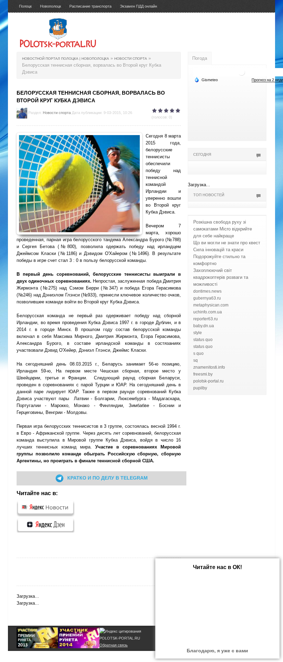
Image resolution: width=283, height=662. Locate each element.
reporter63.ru (205, 318)
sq (195, 360)
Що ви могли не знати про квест (226, 242)
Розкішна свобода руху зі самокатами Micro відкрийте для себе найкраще (222, 228)
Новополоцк (50, 6)
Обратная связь (113, 645)
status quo (203, 339)
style (197, 332)
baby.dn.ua (203, 325)
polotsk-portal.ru (208, 381)
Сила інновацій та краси (218, 249)
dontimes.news (207, 291)
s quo (198, 353)
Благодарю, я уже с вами (217, 650)
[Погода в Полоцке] (241, 71)
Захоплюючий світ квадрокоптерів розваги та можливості (220, 277)
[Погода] (206, 79)
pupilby (200, 388)
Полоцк (25, 6)
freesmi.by (203, 374)
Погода (199, 58)
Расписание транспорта (90, 6)
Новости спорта (57, 113)
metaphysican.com (210, 305)
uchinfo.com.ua (207, 312)
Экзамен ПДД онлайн (138, 6)
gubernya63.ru (207, 298)
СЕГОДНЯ (202, 154)
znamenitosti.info (209, 367)
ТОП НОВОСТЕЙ (208, 195)
